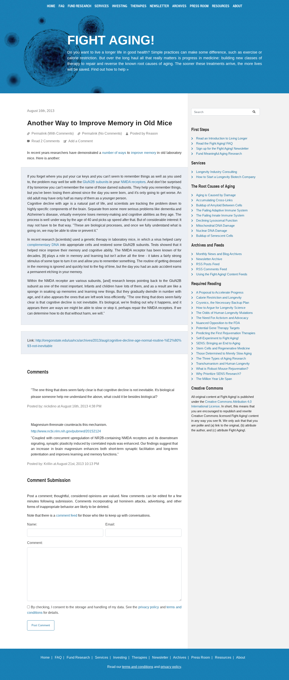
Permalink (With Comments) (53, 133)
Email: (110, 524)
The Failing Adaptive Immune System (222, 210)
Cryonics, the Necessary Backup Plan (222, 302)
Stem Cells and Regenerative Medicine (223, 348)
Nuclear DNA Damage (211, 230)
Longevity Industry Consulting (216, 172)
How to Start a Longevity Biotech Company (226, 177)
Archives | (181, 657)
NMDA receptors (133, 182)
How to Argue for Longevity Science (220, 307)
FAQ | (60, 657)
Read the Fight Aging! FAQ (214, 143)
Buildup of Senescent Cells (214, 235)
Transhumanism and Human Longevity (223, 363)
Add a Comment (80, 141)
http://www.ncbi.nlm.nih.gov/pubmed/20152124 (66, 431)
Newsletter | (162, 657)
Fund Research (79, 5)
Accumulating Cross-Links (214, 200)
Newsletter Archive (209, 259)
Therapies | (141, 657)
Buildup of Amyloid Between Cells (219, 205)
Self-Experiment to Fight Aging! (217, 338)
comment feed (66, 515)
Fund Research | (80, 657)
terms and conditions (137, 667)
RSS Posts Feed (207, 264)
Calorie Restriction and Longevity (219, 297)
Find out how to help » (110, 69)
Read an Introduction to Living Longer (221, 138)
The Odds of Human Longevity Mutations (224, 312)
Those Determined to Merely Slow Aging (224, 353)
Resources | (225, 657)
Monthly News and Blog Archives (219, 254)
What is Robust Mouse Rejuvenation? (222, 368)
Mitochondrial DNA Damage (215, 225)
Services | (103, 657)
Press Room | (202, 657)
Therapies (138, 5)
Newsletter (159, 5)
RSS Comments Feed (211, 269)
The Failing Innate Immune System (220, 215)
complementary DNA (43, 245)
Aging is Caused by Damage (216, 195)
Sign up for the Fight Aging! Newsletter (222, 148)
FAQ (61, 5)
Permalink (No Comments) (102, 133)
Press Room (199, 5)
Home (51, 5)
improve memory (143, 152)
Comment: (35, 543)
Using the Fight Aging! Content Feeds (221, 274)
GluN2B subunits (96, 182)
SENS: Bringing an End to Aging (218, 343)
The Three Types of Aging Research (221, 358)
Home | (47, 657)
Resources (220, 5)
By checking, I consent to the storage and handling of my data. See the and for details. (104, 609)
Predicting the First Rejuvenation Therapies (225, 333)
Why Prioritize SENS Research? (218, 373)
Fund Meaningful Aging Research (219, 153)
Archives (179, 5)
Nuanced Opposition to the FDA (218, 323)
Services (102, 5)
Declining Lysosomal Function (216, 220)
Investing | (122, 657)
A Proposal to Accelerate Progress (220, 292)
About (237, 5)
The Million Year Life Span (214, 379)
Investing (119, 5)
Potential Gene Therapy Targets (218, 328)
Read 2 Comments (46, 141)
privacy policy (148, 607)
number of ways (114, 152)
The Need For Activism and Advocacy (222, 318)
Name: (32, 524)
